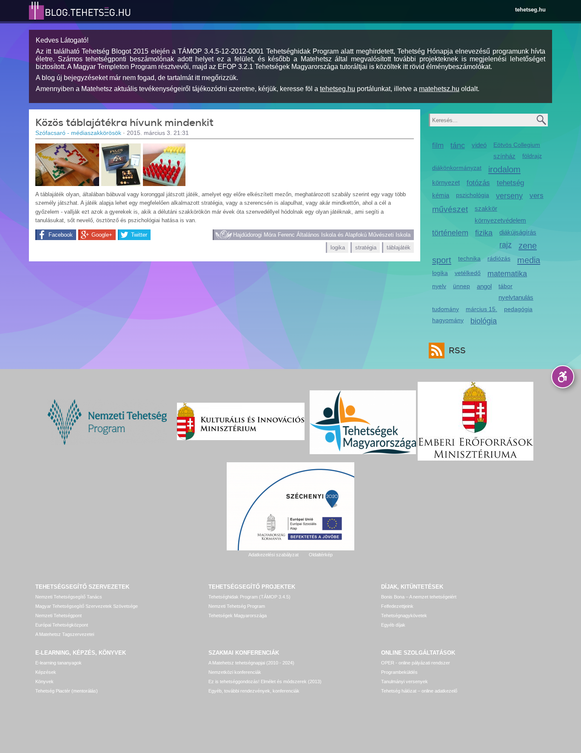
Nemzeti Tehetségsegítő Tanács (68, 596)
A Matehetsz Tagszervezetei (64, 634)
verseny (509, 196)
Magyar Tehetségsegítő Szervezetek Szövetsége (86, 606)
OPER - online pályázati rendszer (415, 662)
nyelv (439, 286)
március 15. (481, 309)
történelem (450, 233)
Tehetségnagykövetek (404, 615)
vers (537, 196)
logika (337, 247)
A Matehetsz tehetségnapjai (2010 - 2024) (251, 662)
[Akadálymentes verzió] (562, 376)
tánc (457, 145)
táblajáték (398, 247)
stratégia (365, 247)
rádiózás (498, 258)
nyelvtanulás (515, 297)
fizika (484, 233)
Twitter (139, 235)
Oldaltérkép (321, 554)
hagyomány (448, 320)
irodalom (504, 169)
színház (504, 156)
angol (484, 286)
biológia (483, 321)
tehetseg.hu (530, 9)
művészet (450, 209)
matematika (507, 273)
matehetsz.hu (439, 88)
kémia (440, 195)
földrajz (532, 155)
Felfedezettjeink (397, 606)
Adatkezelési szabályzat (273, 554)
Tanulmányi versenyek (404, 681)
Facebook (60, 235)
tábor (505, 286)
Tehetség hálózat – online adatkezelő (419, 690)
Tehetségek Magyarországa (237, 615)
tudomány (445, 309)
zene (527, 245)
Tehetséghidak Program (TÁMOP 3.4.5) (249, 596)
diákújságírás (517, 232)
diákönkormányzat (456, 167)
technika (469, 258)
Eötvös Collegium (516, 144)
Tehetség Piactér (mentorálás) (66, 690)
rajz (505, 245)
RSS (457, 350)
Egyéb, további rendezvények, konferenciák (253, 690)
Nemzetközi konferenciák (234, 672)
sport (441, 260)
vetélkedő (468, 272)
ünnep (461, 286)
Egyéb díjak (393, 624)
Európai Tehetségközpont (61, 624)
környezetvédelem (500, 220)
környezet (446, 182)
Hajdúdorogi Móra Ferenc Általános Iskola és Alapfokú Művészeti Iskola (321, 235)
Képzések (45, 672)
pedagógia (518, 309)
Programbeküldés (399, 672)
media (528, 260)
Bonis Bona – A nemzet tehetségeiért (418, 596)
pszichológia (472, 195)
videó (479, 145)
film (438, 145)
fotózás (478, 183)
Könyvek (44, 681)
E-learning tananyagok (58, 662)
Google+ (101, 235)
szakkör (486, 208)
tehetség (510, 183)
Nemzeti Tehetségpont (58, 615)
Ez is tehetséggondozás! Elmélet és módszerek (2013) (265, 681)
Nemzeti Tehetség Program (236, 606)
